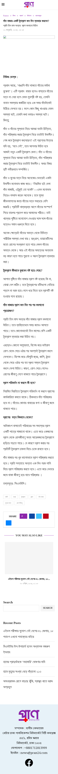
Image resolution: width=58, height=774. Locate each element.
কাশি (6, 497)
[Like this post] (24, 516)
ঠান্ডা (32, 497)
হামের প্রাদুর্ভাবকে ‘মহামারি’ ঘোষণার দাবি (24, 662)
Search (8, 602)
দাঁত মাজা (41, 497)
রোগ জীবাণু (20, 503)
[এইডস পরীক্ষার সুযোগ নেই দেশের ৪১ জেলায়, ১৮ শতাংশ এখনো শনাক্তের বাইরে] (29, 558)
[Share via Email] (8, 523)
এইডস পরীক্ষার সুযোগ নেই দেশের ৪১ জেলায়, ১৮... (29, 579)
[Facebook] (29, 763)
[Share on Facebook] (32, 516)
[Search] (54, 5)
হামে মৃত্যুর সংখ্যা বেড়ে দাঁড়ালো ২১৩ (22, 671)
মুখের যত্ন (8, 503)
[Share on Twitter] (39, 516)
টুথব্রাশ (23, 497)
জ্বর (14, 497)
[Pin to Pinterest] (46, 516)
